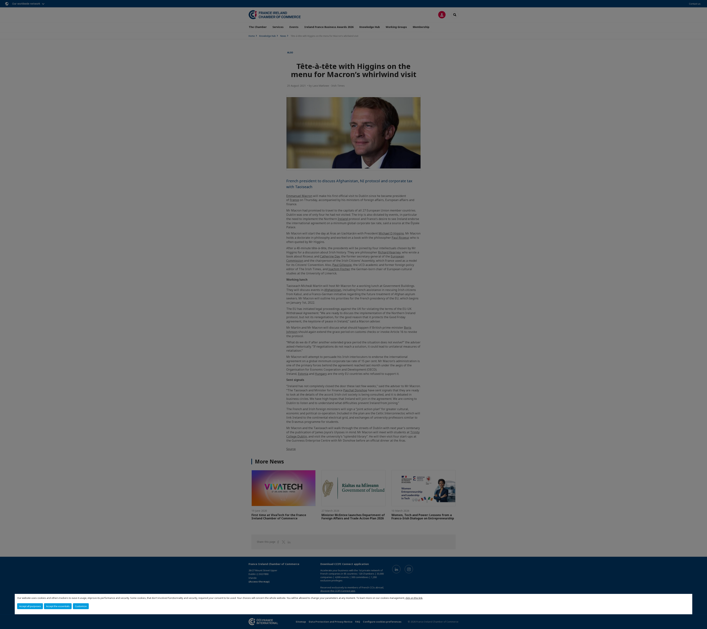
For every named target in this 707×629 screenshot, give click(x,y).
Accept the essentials (58, 606)
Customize (81, 606)
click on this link (414, 598)
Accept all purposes (30, 606)
